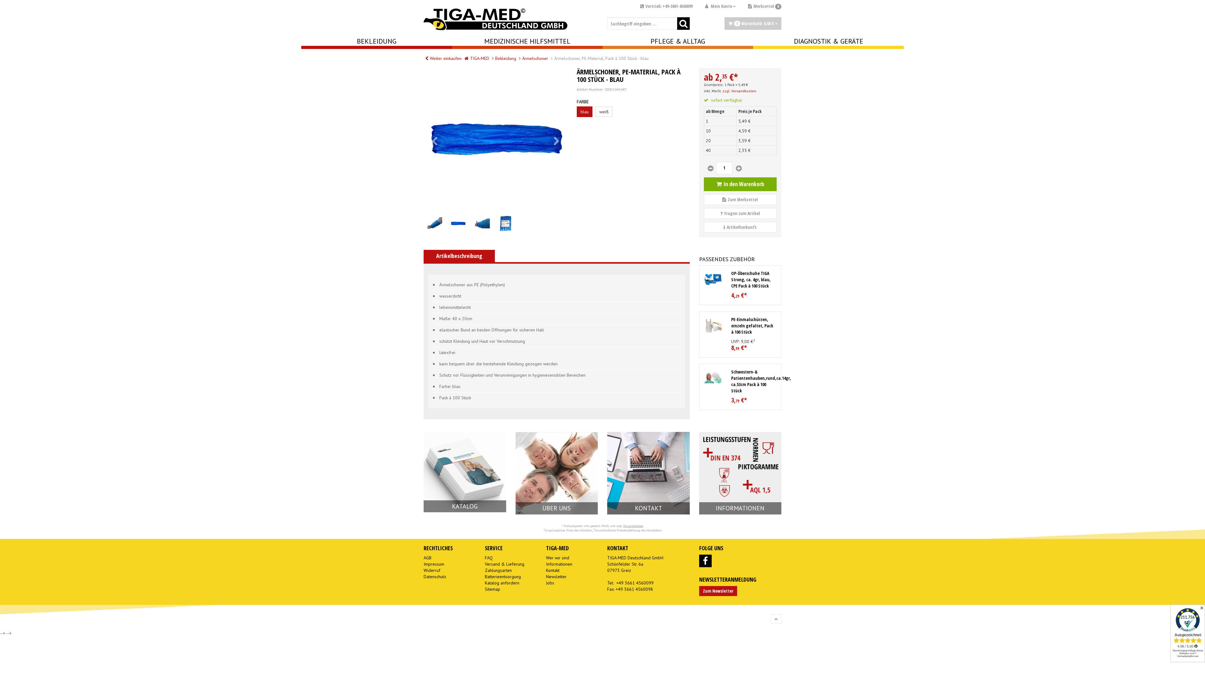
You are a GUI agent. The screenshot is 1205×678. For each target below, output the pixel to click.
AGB (427, 558)
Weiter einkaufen (446, 58)
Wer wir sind (557, 558)
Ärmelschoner (535, 58)
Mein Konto (721, 6)
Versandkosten (633, 526)
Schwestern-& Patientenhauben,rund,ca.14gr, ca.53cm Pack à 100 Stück (761, 381)
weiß (604, 112)
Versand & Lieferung (504, 564)
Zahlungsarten (498, 570)
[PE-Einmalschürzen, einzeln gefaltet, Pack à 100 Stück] (713, 325)
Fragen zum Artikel (742, 213)
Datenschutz (435, 576)
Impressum (434, 564)
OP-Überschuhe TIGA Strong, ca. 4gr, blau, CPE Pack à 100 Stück (751, 279)
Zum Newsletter (718, 591)
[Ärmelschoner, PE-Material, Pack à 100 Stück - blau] (495, 140)
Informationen (559, 564)
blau (585, 112)
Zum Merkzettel (743, 199)
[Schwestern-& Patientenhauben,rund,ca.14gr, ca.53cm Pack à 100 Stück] (713, 378)
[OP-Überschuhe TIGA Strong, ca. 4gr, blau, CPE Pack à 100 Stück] (713, 279)
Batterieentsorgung (503, 576)
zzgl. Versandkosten (739, 91)
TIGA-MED (479, 58)
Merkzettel (766, 6)
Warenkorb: (755, 23)
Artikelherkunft (742, 227)
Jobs (550, 583)
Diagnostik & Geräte (828, 41)
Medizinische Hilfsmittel (527, 41)
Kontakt (553, 570)
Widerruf (432, 570)
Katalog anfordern (502, 583)
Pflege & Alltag (678, 41)
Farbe (583, 102)
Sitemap (492, 589)
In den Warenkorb (743, 184)
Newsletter (556, 576)
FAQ (489, 558)
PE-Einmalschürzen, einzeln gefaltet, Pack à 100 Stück (752, 325)
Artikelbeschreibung (459, 256)
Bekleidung (376, 41)
